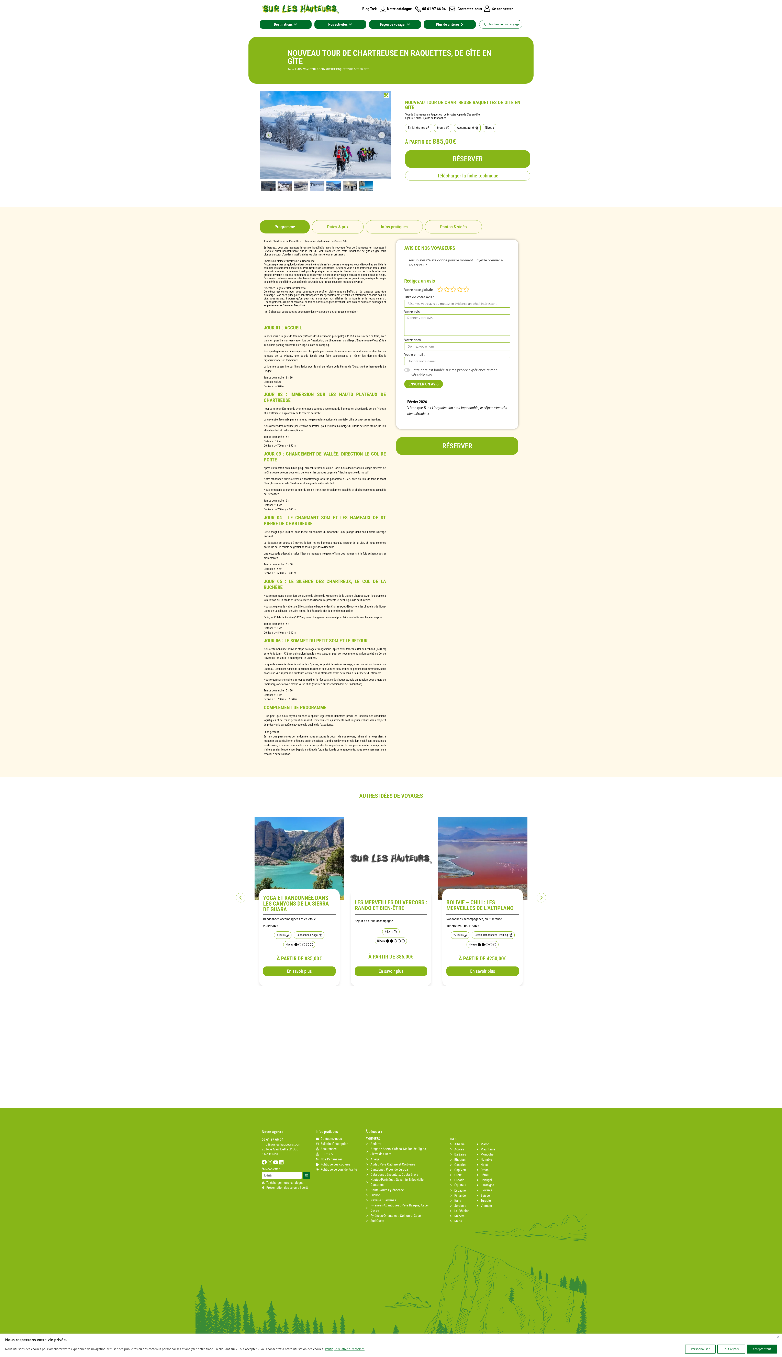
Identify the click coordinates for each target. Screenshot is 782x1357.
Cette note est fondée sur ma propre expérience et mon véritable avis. (455, 372)
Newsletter (272, 1169)
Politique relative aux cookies (345, 1349)
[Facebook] (264, 1162)
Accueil (292, 69)
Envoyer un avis (424, 384)
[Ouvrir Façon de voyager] (408, 24)
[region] (391, 1345)
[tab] (285, 226)
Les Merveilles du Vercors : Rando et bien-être (299, 905)
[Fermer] (777, 1337)
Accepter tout (762, 1349)
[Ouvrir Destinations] (295, 24)
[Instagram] (269, 1162)
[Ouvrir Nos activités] (350, 24)
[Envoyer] (306, 1175)
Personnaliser (700, 1349)
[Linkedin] (281, 1162)
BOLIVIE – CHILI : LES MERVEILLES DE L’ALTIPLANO (388, 905)
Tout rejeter (731, 1349)
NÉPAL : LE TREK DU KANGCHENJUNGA (469, 905)
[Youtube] (275, 1162)
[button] (240, 897)
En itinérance (416, 127)
